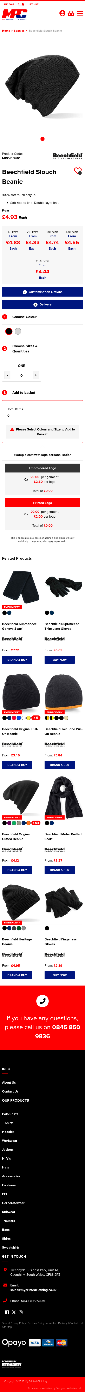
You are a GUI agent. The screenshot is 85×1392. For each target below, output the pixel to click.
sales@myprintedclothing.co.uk (33, 1289)
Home (6, 30)
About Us (9, 1082)
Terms (5, 1323)
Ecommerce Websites (40, 1388)
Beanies (19, 30)
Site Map (7, 1327)
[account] (62, 13)
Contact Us (10, 1091)
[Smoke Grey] (18, 331)
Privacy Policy (18, 1323)
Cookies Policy (36, 1323)
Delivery (45, 304)
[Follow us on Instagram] (20, 1312)
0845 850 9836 (33, 1300)
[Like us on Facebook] (7, 1312)
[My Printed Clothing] (28, 16)
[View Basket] (70, 13)
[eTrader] (42, 1364)
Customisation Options (45, 292)
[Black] (9, 331)
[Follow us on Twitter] (14, 1312)
